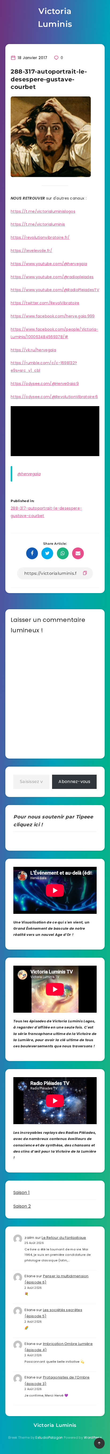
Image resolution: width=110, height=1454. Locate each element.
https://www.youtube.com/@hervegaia (49, 263)
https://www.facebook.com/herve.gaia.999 (53, 316)
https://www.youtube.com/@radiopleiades (52, 277)
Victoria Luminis (55, 17)
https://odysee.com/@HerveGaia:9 (45, 383)
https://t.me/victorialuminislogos (43, 211)
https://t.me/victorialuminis (38, 224)
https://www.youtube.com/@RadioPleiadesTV (55, 290)
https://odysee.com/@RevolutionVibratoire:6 (54, 396)
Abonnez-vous (74, 781)
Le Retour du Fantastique (64, 1237)
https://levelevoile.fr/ (31, 250)
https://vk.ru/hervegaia (33, 350)
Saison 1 (21, 1192)
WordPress (93, 1437)
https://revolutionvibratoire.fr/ (40, 237)
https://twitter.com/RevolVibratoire (45, 303)
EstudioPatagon (49, 1437)
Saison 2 (22, 1206)
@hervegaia (29, 474)
